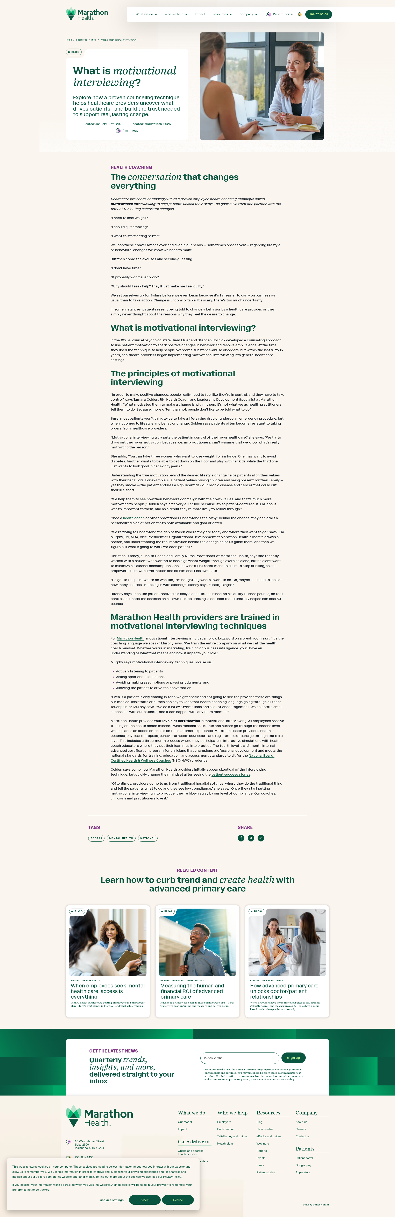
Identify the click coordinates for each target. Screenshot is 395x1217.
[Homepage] (99, 1122)
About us (301, 1122)
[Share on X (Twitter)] (251, 838)
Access (96, 838)
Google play (303, 1165)
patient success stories (230, 774)
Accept (145, 1200)
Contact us (303, 1136)
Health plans (225, 1143)
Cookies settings (112, 1200)
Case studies (265, 1129)
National (148, 838)
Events (261, 1158)
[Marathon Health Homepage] (87, 14)
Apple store (303, 1172)
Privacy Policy (285, 1079)
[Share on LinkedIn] (261, 838)
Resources (81, 40)
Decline (178, 1200)
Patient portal (283, 14)
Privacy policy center (316, 1204)
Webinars (263, 1143)
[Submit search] (299, 14)
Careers (301, 1129)
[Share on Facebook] (241, 838)
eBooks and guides (269, 1136)
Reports (262, 1150)
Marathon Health (130, 638)
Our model (185, 1122)
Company (307, 1113)
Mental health (121, 838)
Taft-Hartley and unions (232, 1136)
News (260, 1165)
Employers (224, 1122)
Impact (182, 1129)
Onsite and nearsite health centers (190, 1152)
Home (69, 40)
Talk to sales (318, 14)
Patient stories (266, 1172)
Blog (93, 40)
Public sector (225, 1129)
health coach (134, 518)
